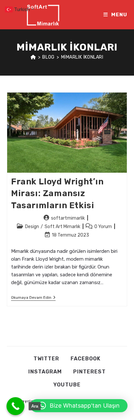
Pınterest (89, 372)
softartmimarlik (68, 218)
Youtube (67, 385)
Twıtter (46, 358)
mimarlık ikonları (82, 57)
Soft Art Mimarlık (62, 226)
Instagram (45, 372)
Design (32, 226)
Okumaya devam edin (33, 298)
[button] (78, 405)
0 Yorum (103, 226)
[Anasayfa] (33, 57)
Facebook (85, 358)
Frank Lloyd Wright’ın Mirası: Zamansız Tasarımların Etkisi (57, 193)
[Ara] (15, 406)
